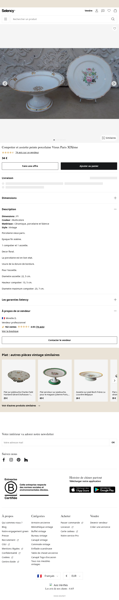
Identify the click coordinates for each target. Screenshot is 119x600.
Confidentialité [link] (11, 552)
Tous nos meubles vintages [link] (40, 563)
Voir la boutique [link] (10, 331)
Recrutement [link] (10, 539)
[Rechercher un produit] (113, 19)
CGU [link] (6, 544)
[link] (8, 11)
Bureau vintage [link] (39, 535)
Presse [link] (5, 535)
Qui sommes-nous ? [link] (12, 522)
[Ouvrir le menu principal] (5, 19)
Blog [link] (4, 526)
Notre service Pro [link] (70, 535)
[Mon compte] (97, 11)
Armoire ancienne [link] (40, 522)
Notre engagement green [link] (15, 531)
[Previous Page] (4, 83)
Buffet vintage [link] (38, 531)
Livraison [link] (67, 526)
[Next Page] (114, 83)
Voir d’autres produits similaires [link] (19, 405)
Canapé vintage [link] (39, 539)
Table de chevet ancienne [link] (44, 552)
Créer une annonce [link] (100, 526)
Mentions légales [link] (12, 548)
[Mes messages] (103, 11)
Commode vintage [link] (40, 544)
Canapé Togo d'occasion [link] (43, 557)
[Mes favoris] (109, 11)
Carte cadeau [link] (69, 531)
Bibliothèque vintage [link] (42, 526)
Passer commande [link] (72, 522)
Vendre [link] (88, 10)
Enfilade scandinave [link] (41, 548)
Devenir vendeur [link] (99, 522)
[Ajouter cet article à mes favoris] (114, 28)
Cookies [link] (7, 557)
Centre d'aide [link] (10, 561)
